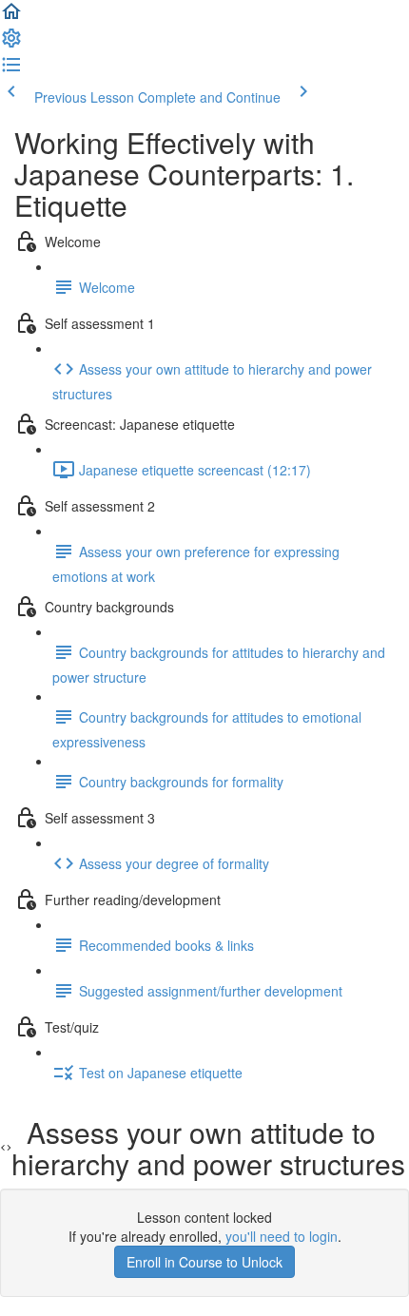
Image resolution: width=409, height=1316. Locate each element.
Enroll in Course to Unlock (204, 1261)
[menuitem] (11, 43)
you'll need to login (281, 1236)
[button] (11, 17)
